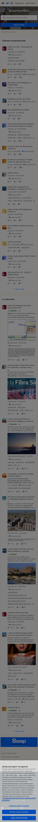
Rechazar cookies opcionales (19, 812)
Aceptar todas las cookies (19, 818)
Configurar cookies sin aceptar (19, 806)
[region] (19, 791)
